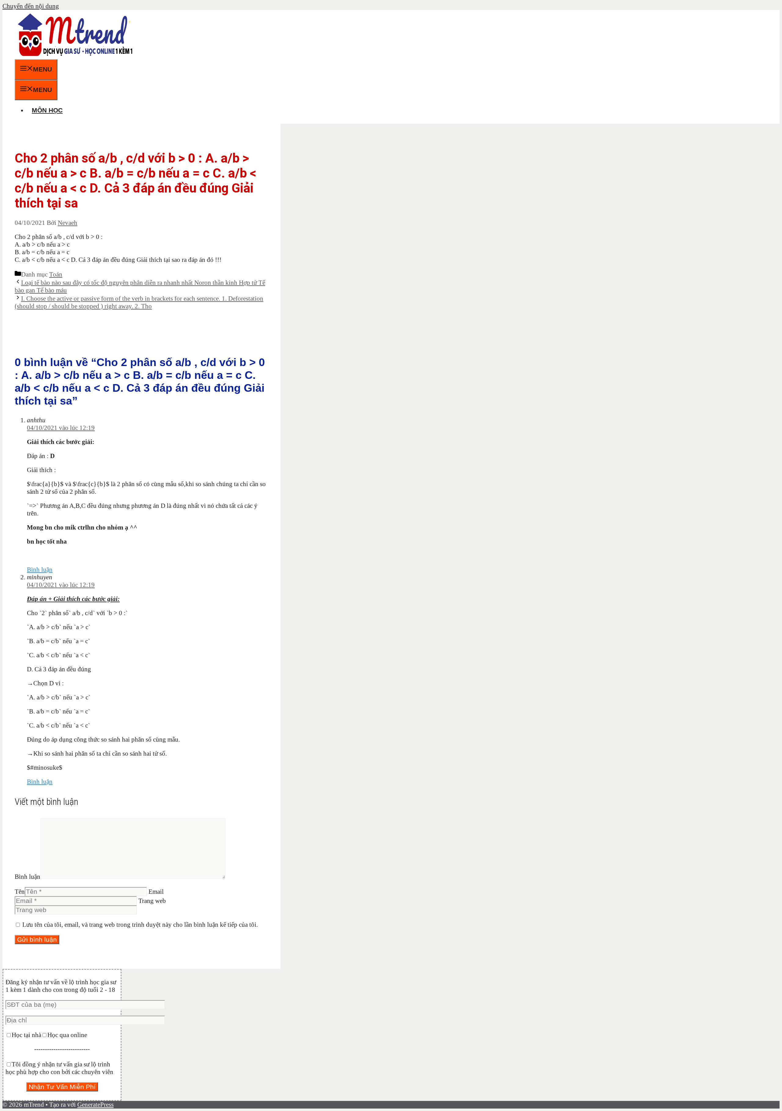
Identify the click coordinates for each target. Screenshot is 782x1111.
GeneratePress (95, 1104)
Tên (20, 891)
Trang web (152, 900)
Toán (55, 274)
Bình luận (40, 569)
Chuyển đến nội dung (30, 6)
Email (156, 891)
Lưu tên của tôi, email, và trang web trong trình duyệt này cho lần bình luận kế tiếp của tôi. (140, 924)
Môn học (47, 110)
